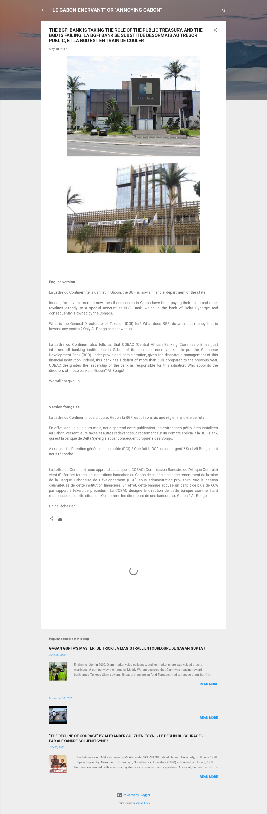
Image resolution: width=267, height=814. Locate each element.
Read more (209, 684)
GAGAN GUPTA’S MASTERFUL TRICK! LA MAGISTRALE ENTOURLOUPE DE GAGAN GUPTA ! (127, 648)
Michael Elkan (143, 803)
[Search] (223, 11)
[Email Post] (59, 521)
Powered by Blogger (136, 795)
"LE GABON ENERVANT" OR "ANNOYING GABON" (106, 10)
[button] (215, 31)
